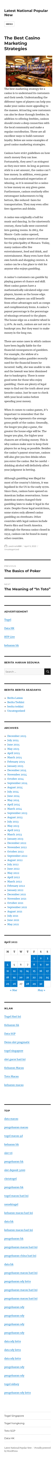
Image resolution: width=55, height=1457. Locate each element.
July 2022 (13, 864)
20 (20, 977)
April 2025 (13, 753)
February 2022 (16, 885)
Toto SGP (9, 1430)
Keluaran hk (11, 1025)
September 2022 (17, 855)
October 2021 (15, 902)
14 (27, 970)
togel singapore (13, 1050)
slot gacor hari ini (15, 1059)
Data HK (9, 628)
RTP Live (9, 636)
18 (7, 977)
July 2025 (13, 740)
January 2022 (15, 890)
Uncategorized (11, 549)
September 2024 (17, 783)
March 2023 (14, 834)
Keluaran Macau (14, 1067)
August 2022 (15, 860)
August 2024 (15, 787)
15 (34, 970)
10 (47, 964)
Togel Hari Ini (12, 1016)
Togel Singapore (14, 1415)
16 (40, 970)
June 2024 (13, 795)
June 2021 (13, 920)
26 (14, 983)
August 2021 (14, 911)
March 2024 (14, 808)
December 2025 (16, 736)
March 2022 (14, 881)
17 (47, 970)
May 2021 (13, 924)
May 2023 (13, 825)
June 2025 (13, 744)
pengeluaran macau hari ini (20, 1289)
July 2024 (13, 791)
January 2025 (15, 765)
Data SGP (9, 1033)
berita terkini (15, 706)
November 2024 (17, 774)
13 (21, 970)
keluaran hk (11, 645)
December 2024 (16, 770)
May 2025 (13, 748)
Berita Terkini (15, 702)
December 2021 (16, 894)
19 (14, 977)
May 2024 (13, 800)
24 (47, 977)
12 (14, 970)
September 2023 (17, 813)
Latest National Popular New (18, 1448)
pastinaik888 (15, 546)
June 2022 (13, 868)
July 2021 (12, 915)
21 (27, 977)
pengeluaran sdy (14, 1307)
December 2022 (16, 843)
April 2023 (13, 830)
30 (40, 983)
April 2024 (13, 804)
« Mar (13, 990)
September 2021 (17, 907)
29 (34, 983)
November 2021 (16, 898)
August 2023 (14, 817)
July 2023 (12, 821)
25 (7, 983)
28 (27, 983)
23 (40, 977)
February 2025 (16, 761)
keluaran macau (14, 1084)
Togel (7, 619)
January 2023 (15, 838)
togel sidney (11, 1384)
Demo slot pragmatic (17, 1042)
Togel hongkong (14, 1423)
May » (41, 990)
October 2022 (15, 851)
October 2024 (15, 778)
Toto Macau (11, 1076)
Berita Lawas (15, 697)
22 (34, 977)
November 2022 (17, 847)
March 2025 (14, 757)
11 (8, 970)
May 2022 (13, 872)
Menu (9, 24)
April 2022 (13, 877)
